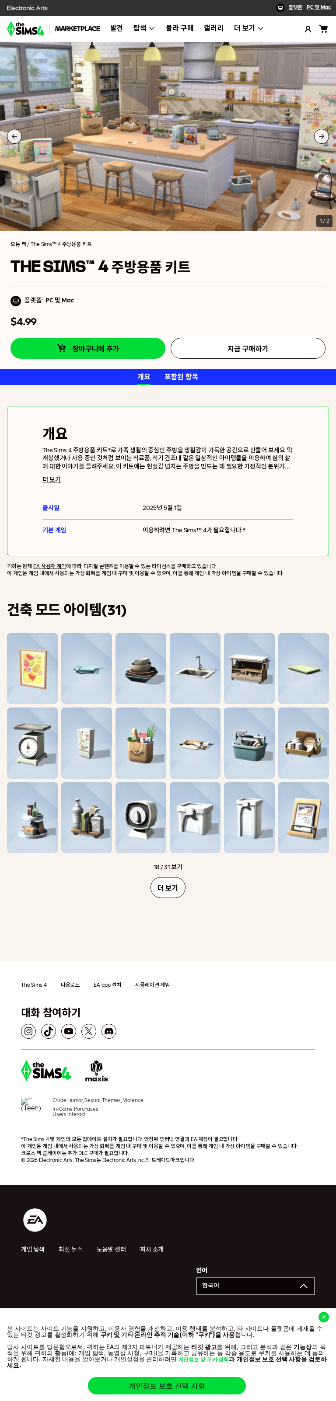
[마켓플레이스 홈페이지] (77, 28)
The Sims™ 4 (189, 530)
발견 (116, 28)
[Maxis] (96, 1072)
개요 (143, 377)
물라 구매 (179, 28)
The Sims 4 (34, 985)
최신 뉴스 (70, 1250)
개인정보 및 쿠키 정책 (203, 1359)
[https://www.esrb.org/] (33, 1112)
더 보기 (245, 28)
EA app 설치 (107, 985)
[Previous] (14, 136)
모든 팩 (18, 244)
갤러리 (214, 28)
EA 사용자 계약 (49, 566)
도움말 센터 (111, 1250)
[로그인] (308, 29)
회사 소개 (152, 1250)
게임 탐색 (33, 1250)
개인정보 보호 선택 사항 (167, 1385)
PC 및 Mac (319, 7)
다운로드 (70, 985)
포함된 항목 (181, 377)
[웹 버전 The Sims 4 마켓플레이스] (25, 29)
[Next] (321, 136)
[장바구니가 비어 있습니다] (323, 29)
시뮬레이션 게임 (152, 985)
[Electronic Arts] (27, 7)
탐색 (140, 28)
